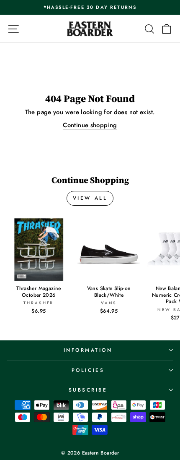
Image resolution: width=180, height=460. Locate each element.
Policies (88, 370)
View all (90, 198)
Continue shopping (90, 125)
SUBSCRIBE (88, 389)
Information (88, 349)
